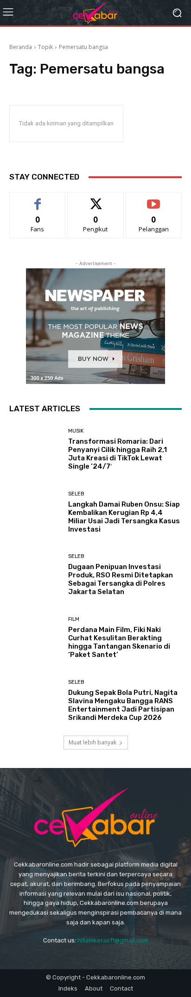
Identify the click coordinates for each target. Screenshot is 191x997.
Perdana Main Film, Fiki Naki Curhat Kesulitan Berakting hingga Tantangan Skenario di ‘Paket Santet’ (119, 642)
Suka (38, 199)
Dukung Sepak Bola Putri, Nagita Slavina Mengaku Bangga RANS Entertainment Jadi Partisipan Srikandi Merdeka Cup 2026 (123, 705)
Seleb (76, 493)
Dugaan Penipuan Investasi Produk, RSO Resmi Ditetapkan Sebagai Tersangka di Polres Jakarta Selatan (120, 579)
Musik (76, 430)
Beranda (20, 47)
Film (73, 619)
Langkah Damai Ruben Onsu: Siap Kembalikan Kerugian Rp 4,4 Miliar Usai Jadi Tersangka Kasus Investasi (124, 516)
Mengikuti (95, 199)
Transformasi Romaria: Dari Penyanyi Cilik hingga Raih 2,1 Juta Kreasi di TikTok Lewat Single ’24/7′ (117, 454)
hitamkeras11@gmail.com (112, 940)
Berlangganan (154, 199)
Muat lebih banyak (92, 742)
